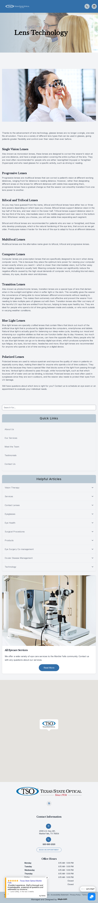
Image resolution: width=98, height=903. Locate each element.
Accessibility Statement (60, 895)
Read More (49, 667)
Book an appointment (49, 850)
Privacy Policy (75, 895)
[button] (2, 6)
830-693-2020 (49, 844)
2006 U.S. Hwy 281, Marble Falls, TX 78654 (49, 832)
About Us (9, 429)
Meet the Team (12, 446)
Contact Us (10, 464)
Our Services (11, 438)
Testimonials (10, 455)
